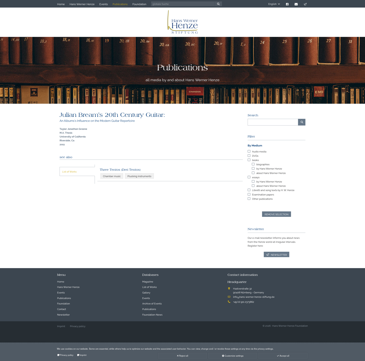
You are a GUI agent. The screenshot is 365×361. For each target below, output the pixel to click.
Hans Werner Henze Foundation (290, 325)
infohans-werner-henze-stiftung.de (253, 296)
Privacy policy (66, 354)
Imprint (83, 354)
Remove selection (276, 214)
